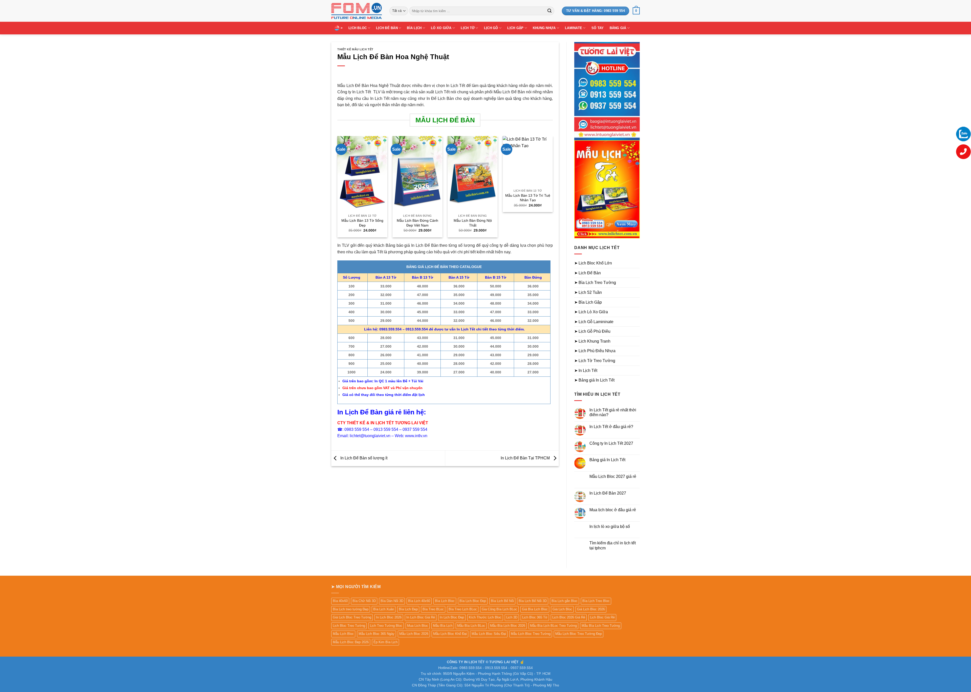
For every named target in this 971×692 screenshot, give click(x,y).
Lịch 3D (511, 617)
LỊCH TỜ (468, 28)
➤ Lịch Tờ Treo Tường (594, 361)
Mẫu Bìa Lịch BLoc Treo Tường (553, 626)
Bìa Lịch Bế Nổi (502, 601)
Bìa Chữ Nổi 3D (364, 601)
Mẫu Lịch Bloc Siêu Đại (489, 634)
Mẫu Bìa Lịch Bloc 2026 (507, 626)
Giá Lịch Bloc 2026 (591, 609)
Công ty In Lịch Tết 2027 (611, 443)
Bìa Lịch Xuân (383, 609)
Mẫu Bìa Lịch (442, 626)
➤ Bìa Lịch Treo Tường (595, 282)
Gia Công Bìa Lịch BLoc (499, 609)
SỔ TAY (597, 28)
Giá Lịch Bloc (562, 609)
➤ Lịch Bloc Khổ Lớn (593, 263)
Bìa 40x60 (340, 601)
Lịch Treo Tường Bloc (386, 626)
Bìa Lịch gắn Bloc (564, 601)
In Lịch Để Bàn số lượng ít (363, 458)
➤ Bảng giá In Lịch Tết (594, 380)
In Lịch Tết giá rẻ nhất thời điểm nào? (612, 412)
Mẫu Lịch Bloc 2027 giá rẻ (612, 476)
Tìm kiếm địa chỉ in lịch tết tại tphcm (612, 545)
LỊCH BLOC (357, 28)
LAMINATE (573, 28)
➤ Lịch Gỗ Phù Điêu (592, 331)
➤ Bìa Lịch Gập (588, 302)
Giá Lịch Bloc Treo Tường (352, 617)
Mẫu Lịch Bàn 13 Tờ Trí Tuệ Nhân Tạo (527, 197)
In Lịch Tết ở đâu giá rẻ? (611, 427)
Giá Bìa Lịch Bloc (535, 609)
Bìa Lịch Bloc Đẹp (472, 601)
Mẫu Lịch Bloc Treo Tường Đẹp (578, 634)
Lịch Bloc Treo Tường (349, 626)
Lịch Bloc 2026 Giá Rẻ (568, 617)
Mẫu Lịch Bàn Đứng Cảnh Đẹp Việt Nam (417, 222)
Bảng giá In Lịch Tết (607, 460)
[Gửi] (549, 11)
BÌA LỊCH (414, 28)
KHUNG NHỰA (544, 28)
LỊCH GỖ (491, 28)
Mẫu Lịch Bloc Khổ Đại (450, 634)
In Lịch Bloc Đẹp (452, 617)
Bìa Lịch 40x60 (419, 601)
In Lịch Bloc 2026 (389, 617)
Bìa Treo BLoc (433, 609)
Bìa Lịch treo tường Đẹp (350, 609)
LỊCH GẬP (515, 28)
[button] (636, 11)
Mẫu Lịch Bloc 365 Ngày (376, 634)
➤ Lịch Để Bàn (587, 273)
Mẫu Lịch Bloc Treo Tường (530, 634)
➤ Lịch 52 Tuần (588, 292)
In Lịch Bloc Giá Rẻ (420, 617)
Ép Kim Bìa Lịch (385, 642)
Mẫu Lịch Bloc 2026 (413, 634)
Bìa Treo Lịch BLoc (463, 609)
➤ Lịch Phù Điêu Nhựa (594, 351)
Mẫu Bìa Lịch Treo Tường (601, 626)
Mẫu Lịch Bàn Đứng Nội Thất (473, 222)
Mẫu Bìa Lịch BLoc (471, 626)
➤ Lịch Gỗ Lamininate (593, 322)
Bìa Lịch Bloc (445, 601)
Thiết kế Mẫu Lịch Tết (355, 49)
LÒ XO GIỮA (441, 28)
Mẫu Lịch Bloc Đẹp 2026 (351, 642)
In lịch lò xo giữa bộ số (609, 526)
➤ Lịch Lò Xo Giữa (591, 312)
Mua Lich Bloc (417, 626)
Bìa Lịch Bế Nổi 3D (533, 601)
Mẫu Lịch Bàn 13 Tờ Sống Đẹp (362, 222)
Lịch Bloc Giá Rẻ (602, 617)
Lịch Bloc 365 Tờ (534, 617)
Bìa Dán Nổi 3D (392, 601)
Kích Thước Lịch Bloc (485, 617)
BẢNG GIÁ (618, 28)
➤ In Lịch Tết (585, 370)
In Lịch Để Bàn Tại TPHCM (526, 458)
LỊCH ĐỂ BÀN (387, 28)
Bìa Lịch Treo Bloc (596, 601)
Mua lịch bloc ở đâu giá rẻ (612, 510)
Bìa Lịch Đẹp (408, 609)
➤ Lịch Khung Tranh (592, 341)
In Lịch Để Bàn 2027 (607, 493)
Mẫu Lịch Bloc (343, 634)
